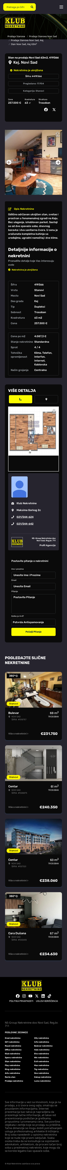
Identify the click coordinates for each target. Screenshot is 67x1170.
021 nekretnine (12, 1042)
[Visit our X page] (37, 996)
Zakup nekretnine (42, 1077)
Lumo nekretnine (42, 1081)
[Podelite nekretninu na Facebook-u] (47, 109)
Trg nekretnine (41, 1069)
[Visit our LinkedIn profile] (43, 996)
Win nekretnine (41, 1057)
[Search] (32, 7)
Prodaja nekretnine (14, 1081)
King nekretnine (12, 1069)
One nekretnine (41, 1073)
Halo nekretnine (41, 1050)
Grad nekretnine (12, 1038)
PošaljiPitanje (33, 631)
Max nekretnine (41, 1065)
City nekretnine (41, 1038)
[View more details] (20, 399)
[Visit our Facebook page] (18, 996)
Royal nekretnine (13, 1046)
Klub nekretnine (12, 1054)
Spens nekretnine (13, 1057)
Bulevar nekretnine (43, 1046)
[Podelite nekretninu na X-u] (55, 109)
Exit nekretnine (41, 1061)
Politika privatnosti (21, 1001)
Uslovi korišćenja (47, 1001)
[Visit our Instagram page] (24, 996)
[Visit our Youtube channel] (30, 996)
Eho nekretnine (41, 1054)
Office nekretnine (13, 1050)
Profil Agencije (48, 545)
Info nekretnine (41, 1042)
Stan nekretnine (12, 1061)
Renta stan (10, 1077)
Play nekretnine (12, 1065)
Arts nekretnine (12, 1073)
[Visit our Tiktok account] (49, 996)
